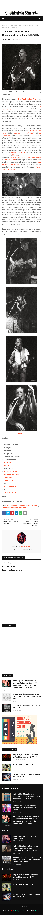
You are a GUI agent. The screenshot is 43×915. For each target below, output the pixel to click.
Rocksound (34, 506)
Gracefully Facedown (33, 157)
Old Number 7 (9, 480)
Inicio (4, 25)
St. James (11, 169)
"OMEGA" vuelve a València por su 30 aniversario (26, 706)
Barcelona (14, 506)
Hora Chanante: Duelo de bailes (24, 765)
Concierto (21, 506)
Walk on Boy (14, 164)
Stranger (15, 155)
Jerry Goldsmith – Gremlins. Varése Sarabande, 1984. (26, 775)
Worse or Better (10, 486)
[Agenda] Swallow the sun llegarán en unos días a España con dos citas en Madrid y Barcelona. (27, 859)
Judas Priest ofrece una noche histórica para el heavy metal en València (25, 807)
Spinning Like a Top (11, 474)
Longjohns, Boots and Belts (22, 133)
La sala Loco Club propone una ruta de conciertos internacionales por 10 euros (27, 696)
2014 (8, 506)
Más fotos (21, 433)
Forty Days (21, 157)
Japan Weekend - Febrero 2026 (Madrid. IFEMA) (24, 837)
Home (18, 907)
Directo (28, 506)
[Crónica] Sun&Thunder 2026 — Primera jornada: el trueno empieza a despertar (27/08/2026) (26, 796)
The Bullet (13, 157)
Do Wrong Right (10, 492)
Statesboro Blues (10, 471)
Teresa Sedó (6, 39)
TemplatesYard (19, 910)
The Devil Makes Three (28, 99)
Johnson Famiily (10, 160)
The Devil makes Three (14, 25)
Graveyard (8, 477)
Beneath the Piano (18, 152)
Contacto (25, 907)
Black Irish (8, 462)
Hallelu (6, 465)
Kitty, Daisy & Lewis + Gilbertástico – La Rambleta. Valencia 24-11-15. (26, 756)
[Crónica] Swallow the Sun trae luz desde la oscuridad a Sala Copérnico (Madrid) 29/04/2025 (25, 848)
